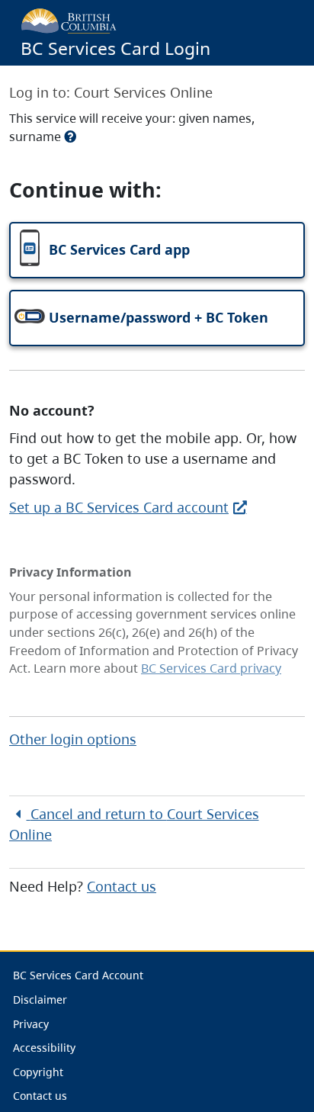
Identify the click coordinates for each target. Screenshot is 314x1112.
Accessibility (44, 1047)
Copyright (38, 1072)
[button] (157, 250)
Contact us (121, 886)
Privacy (31, 1024)
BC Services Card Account (78, 975)
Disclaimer (40, 999)
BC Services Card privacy (211, 668)
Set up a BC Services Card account (119, 507)
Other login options (72, 739)
